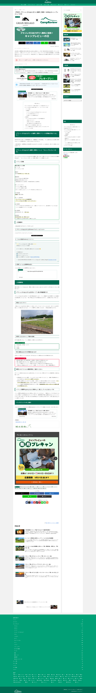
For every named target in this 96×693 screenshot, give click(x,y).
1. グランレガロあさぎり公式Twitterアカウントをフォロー (36, 112)
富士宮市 (22, 488)
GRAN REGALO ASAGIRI (25, 486)
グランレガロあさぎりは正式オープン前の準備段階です (35, 118)
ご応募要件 (27, 110)
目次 (35, 103)
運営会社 (65, 689)
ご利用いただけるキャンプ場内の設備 (33, 121)
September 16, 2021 (52, 259)
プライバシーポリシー (72, 689)
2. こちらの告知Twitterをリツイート (32, 113)
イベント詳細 (67, 132)
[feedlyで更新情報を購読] (45, 502)
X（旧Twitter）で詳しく (37, 482)
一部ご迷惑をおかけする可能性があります (33, 123)
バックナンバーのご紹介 (29, 128)
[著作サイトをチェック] (27, 502)
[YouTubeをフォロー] (34, 502)
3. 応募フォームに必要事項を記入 (32, 115)
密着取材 (17, 488)
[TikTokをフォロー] (37, 502)
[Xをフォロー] (29, 502)
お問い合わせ (79, 689)
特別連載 (40, 488)
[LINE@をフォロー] (42, 502)
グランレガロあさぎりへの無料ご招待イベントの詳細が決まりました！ (37, 105)
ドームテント (55, 486)
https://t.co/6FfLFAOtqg (34, 256)
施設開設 (36, 488)
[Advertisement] (37, 513)
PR (31, 486)
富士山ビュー (31, 488)
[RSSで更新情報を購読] (47, 502)
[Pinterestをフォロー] (39, 502)
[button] (52, 43)
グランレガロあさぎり (47, 486)
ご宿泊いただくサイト (30, 120)
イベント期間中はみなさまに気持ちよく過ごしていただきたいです (37, 126)
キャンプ (35, 486)
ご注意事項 (66, 135)
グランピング (40, 486)
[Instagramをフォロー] (32, 502)
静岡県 (45, 488)
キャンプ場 (17, 486)
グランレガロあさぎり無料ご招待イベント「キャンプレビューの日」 (37, 107)
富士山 (26, 488)
